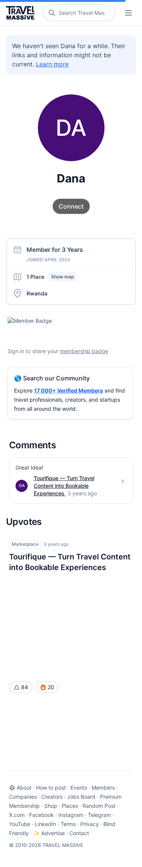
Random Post (99, 806)
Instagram (70, 815)
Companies (23, 796)
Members (103, 787)
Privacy (89, 824)
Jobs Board (81, 796)
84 (24, 687)
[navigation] (128, 12)
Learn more (52, 64)
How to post (51, 787)
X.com (17, 815)
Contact (79, 833)
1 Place (50, 276)
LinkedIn (45, 824)
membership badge (84, 351)
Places (70, 806)
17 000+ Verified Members (68, 390)
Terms (68, 824)
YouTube (19, 824)
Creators (51, 796)
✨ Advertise (49, 833)
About (24, 787)
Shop (50, 806)
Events (78, 787)
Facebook (41, 815)
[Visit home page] (21, 13)
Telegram (99, 815)
